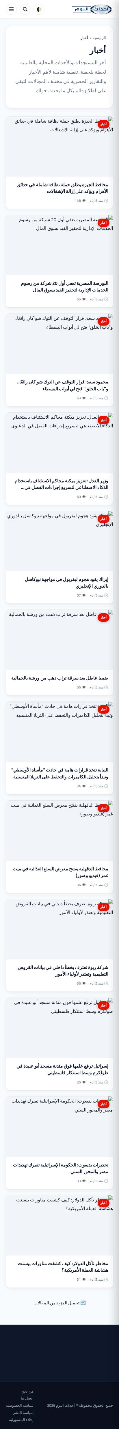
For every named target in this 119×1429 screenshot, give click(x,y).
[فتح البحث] (25, 9)
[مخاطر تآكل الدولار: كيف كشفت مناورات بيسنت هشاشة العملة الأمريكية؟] (59, 1225)
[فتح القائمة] (11, 9)
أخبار (104, 124)
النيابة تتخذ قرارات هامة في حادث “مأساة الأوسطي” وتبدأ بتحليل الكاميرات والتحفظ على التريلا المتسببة (59, 773)
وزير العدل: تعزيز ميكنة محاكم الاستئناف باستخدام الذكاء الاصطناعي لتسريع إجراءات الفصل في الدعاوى (61, 487)
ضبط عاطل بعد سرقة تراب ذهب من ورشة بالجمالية (59, 677)
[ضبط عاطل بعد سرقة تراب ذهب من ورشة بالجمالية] (59, 640)
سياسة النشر (23, 1412)
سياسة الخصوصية (20, 1405)
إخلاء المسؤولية (21, 1419)
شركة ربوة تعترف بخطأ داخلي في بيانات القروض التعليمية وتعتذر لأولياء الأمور (63, 970)
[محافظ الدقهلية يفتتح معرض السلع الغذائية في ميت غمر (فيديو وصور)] (59, 831)
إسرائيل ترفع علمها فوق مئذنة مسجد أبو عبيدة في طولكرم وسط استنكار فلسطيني (62, 1069)
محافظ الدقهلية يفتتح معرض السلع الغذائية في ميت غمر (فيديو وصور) (60, 872)
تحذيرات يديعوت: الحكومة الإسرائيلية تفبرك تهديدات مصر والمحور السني (60, 1168)
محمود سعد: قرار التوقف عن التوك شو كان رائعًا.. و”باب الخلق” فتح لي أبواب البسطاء (62, 385)
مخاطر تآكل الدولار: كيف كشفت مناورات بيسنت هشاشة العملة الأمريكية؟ (63, 1266)
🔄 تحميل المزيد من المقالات (60, 1303)
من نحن (27, 1391)
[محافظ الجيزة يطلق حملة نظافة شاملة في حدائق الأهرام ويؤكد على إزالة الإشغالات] (59, 147)
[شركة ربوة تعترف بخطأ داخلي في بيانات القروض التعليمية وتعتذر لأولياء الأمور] (59, 929)
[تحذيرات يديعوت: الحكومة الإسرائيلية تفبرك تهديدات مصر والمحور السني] (59, 1126)
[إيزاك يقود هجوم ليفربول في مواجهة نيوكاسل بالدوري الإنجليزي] (59, 541)
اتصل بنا (27, 1398)
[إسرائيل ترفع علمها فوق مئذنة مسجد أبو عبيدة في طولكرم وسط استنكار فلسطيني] (59, 1028)
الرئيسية (99, 37)
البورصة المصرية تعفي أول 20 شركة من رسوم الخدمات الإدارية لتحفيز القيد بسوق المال (64, 286)
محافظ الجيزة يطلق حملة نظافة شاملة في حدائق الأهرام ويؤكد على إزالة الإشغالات (62, 187)
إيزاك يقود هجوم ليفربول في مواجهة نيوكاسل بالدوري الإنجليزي (66, 582)
